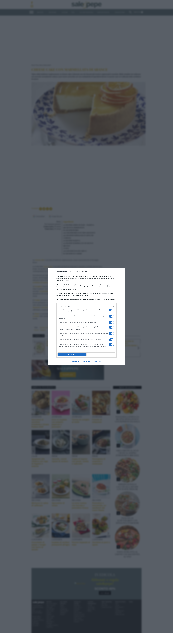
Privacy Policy (98, 361)
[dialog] (86, 316)
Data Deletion (75, 361)
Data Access (86, 361)
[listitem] (86, 306)
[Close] (121, 272)
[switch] (111, 310)
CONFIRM (72, 354)
